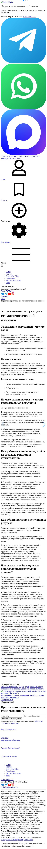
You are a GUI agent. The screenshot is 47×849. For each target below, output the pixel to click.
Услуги (9, 156)
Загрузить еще (7, 702)
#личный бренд (36, 687)
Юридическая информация (12, 840)
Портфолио (34, 156)
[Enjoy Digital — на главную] (7, 2)
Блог (8, 283)
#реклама (34, 689)
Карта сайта (28, 840)
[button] (44, 424)
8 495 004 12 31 (29, 17)
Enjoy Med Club (12, 276)
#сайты (41, 689)
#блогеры (14, 687)
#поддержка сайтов (9, 689)
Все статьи (5, 687)
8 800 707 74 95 (7, 291)
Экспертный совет (8, 158)
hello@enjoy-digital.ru (9, 787)
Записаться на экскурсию (11, 719)
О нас (3, 156)
